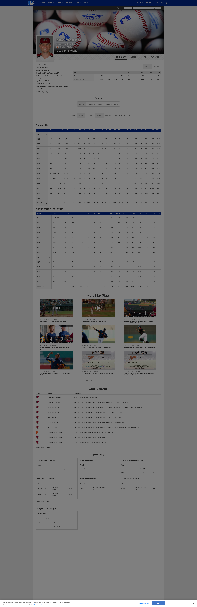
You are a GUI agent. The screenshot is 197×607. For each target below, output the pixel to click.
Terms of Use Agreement (54, 605)
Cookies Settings (144, 603)
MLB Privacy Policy (39, 605)
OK (158, 603)
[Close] (193, 603)
